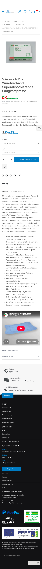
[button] (38, 70)
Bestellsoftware (7, 481)
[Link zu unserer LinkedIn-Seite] (30, 563)
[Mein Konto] (20, 11)
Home (3, 21)
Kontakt (4, 477)
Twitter (7, 175)
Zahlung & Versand (8, 415)
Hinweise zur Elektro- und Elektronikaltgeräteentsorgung (12, 502)
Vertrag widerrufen (11, 469)
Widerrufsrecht (7, 419)
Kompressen (20, 25)
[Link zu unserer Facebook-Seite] (34, 563)
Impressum (5, 438)
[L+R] (10, 97)
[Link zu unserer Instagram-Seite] (38, 563)
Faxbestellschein (7, 484)
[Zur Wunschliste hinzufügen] (4, 166)
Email (15, 175)
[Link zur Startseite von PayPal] (12, 513)
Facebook (4, 175)
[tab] (21, 184)
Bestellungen (6, 411)
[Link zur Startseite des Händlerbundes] (8, 520)
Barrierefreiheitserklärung (10, 441)
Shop (8, 21)
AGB (3, 430)
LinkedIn (11, 175)
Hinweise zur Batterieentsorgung (12, 491)
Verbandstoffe (18, 21)
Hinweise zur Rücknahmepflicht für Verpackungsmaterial (13, 496)
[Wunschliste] (25, 11)
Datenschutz (6, 434)
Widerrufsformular (8, 422)
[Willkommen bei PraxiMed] (10, 11)
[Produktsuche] (30, 11)
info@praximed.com (8, 463)
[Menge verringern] (3, 159)
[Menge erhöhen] (11, 159)
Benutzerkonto (7, 408)
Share (19, 175)
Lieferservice (6, 488)
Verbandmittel (7, 25)
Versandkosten (14, 133)
